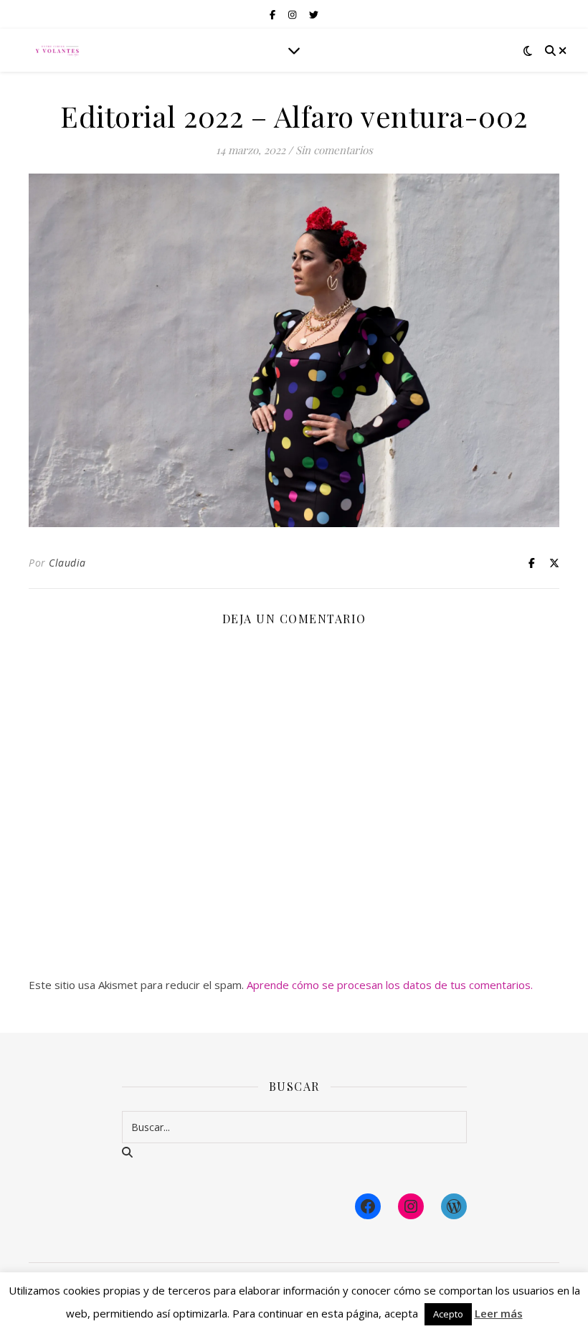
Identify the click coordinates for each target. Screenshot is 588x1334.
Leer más (499, 1313)
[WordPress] (454, 1206)
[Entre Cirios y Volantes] (57, 50)
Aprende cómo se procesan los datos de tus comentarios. (390, 985)
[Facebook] (368, 1206)
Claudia (67, 562)
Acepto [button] (448, 1313)
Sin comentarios (334, 150)
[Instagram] (411, 1206)
